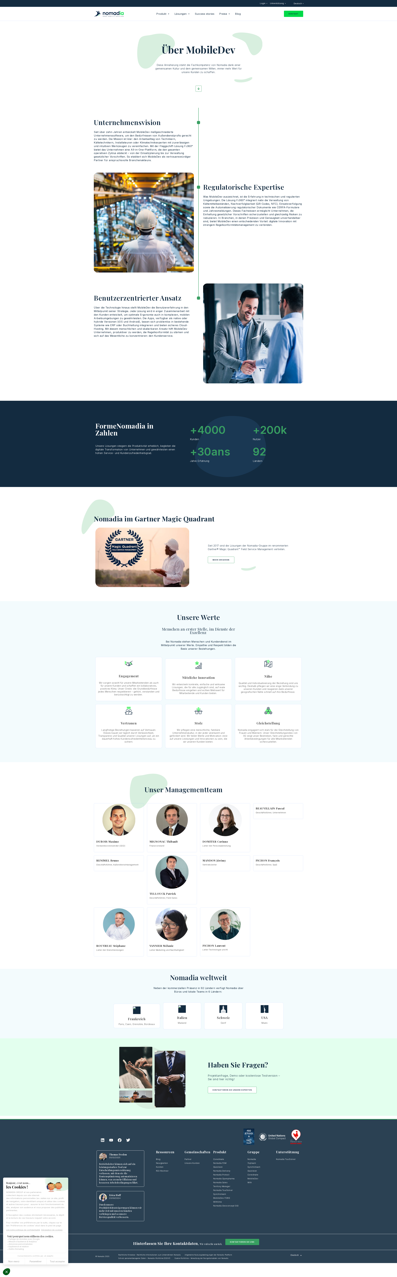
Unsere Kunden (192, 1163)
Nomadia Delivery (221, 1171)
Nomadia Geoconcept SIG (226, 1206)
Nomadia (252, 1159)
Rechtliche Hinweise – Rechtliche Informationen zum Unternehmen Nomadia (149, 1255)
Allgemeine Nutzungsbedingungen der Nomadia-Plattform (208, 1255)
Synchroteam (219, 1194)
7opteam (252, 1163)
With (250, 1182)
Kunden (159, 1167)
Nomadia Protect (221, 1175)
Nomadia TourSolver (223, 1190)
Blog (158, 1159)
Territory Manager (221, 1186)
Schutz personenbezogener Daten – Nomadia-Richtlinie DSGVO (144, 1258)
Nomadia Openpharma (224, 1178)
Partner (188, 1159)
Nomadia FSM (220, 1163)
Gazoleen (218, 1167)
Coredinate (218, 1159)
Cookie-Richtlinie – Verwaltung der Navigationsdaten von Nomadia (201, 1258)
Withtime (217, 1202)
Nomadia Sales (220, 1182)
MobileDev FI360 (221, 1198)
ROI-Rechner (162, 1171)
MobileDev (253, 1178)
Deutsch (298, 3)
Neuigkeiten (162, 1163)
